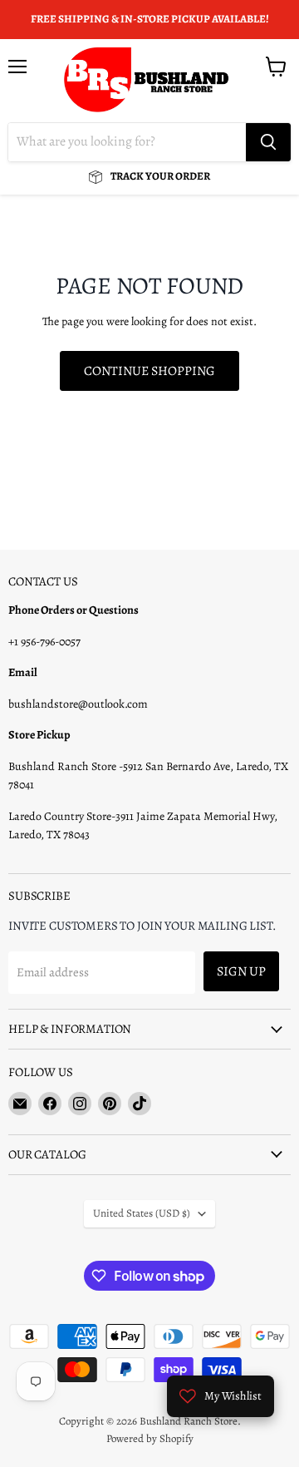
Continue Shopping (149, 370)
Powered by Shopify (150, 1438)
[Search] (268, 142)
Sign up (241, 971)
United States (141, 1213)
